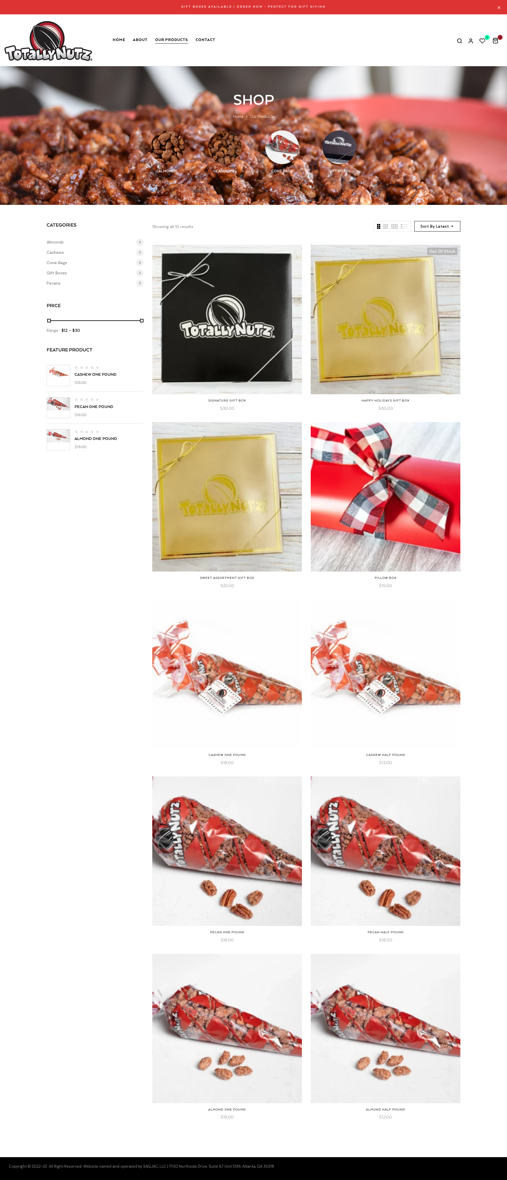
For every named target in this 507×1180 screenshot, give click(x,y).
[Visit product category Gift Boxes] (339, 147)
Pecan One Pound (94, 407)
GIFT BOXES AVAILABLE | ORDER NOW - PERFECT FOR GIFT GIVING (253, 6)
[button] (497, 40)
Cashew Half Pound (385, 755)
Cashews (225, 171)
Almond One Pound (96, 439)
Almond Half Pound (385, 1109)
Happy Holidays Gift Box (385, 400)
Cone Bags (282, 171)
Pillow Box (386, 578)
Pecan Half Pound (386, 932)
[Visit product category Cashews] (225, 147)
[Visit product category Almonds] (168, 147)
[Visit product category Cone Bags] (282, 147)
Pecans (53, 283)
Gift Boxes (339, 171)
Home (238, 116)
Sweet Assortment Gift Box (227, 578)
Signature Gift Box (227, 400)
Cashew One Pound (95, 375)
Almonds (167, 171)
